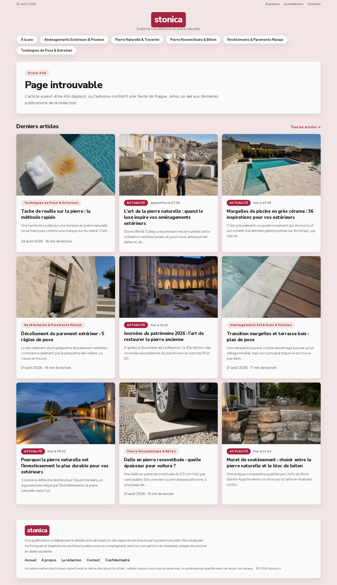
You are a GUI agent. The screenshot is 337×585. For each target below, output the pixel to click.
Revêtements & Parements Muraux (255, 40)
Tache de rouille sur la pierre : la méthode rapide (56, 214)
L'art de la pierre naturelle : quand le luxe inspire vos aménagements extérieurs (163, 217)
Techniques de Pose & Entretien (46, 50)
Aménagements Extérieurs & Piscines (74, 40)
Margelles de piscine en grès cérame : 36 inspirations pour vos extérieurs (270, 214)
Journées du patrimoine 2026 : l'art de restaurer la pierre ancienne (164, 336)
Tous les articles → (305, 127)
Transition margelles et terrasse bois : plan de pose (268, 337)
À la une (27, 40)
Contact (314, 4)
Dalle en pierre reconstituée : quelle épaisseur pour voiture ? (162, 463)
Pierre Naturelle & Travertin (137, 40)
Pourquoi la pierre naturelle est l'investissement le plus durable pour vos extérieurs (64, 466)
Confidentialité (117, 560)
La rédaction (293, 4)
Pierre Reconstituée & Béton (193, 40)
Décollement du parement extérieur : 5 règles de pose (62, 337)
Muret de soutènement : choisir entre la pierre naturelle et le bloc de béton (269, 463)
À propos (273, 4)
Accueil (30, 560)
